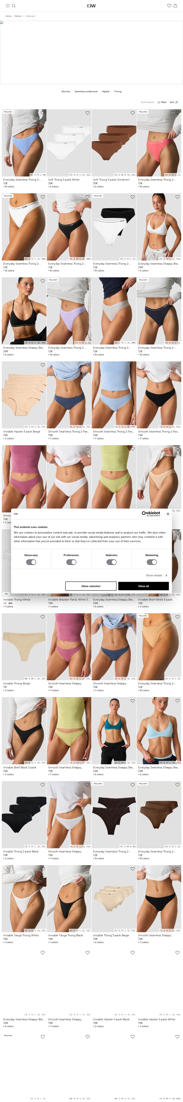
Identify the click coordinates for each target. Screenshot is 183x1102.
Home (8, 16)
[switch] (71, 562)
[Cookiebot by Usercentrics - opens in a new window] (144, 514)
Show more (91, 62)
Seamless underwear (86, 91)
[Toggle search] (14, 6)
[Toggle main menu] (8, 6)
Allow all (143, 586)
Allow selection (90, 586)
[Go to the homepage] (91, 5)
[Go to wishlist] (169, 6)
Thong (118, 91)
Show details (154, 575)
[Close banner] (168, 514)
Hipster (106, 91)
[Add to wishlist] (43, 113)
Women (18, 16)
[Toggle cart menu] (175, 6)
